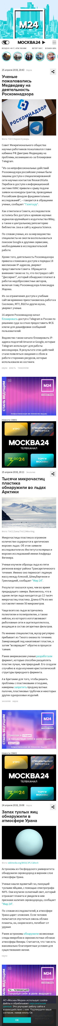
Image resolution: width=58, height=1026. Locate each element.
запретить (20, 687)
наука (4, 368)
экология (6, 701)
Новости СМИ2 (9, 420)
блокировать (10, 319)
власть (12, 368)
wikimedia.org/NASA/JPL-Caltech (23, 862)
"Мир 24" (37, 581)
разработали (44, 656)
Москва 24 (29, 42)
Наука (29, 70)
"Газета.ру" (31, 204)
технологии (23, 368)
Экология (30, 472)
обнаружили (31, 934)
